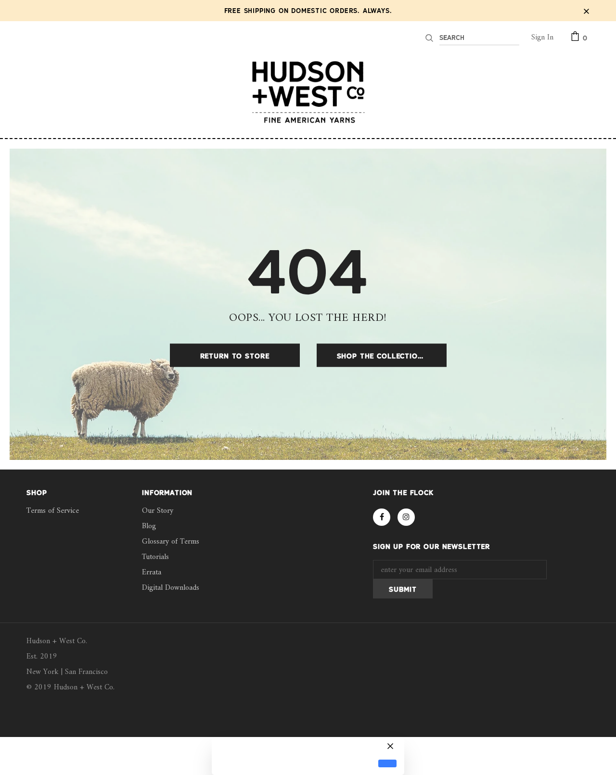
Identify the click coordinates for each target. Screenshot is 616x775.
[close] (586, 10)
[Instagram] (406, 517)
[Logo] (308, 91)
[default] (387, 764)
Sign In (542, 37)
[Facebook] (381, 517)
